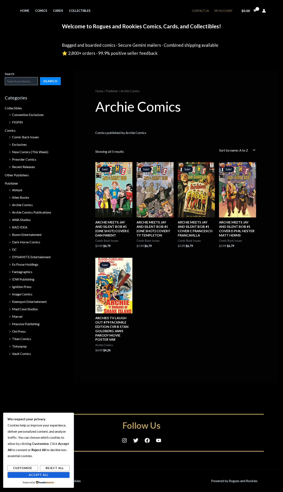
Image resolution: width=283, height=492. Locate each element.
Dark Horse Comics (26, 242)
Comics (41, 10)
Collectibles (79, 10)
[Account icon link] (264, 11)
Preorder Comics (24, 159)
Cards (58, 10)
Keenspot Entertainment (29, 301)
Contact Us (200, 10)
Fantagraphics (22, 272)
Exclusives (19, 144)
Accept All (38, 474)
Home (24, 10)
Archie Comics (22, 205)
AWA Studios (21, 220)
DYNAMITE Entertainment (31, 257)
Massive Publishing (26, 324)
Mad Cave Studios (25, 309)
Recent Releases (23, 167)
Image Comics (22, 294)
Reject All (55, 468)
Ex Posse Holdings (25, 264)
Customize (22, 468)
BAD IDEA (19, 227)
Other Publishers (17, 175)
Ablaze (17, 190)
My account (223, 10)
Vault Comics (21, 354)
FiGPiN (17, 122)
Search (9, 74)
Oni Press (19, 331)
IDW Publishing (23, 279)
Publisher (11, 183)
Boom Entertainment (27, 234)
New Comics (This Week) (30, 152)
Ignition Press (21, 287)
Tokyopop (19, 346)
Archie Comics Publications (31, 212)
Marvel (17, 316)
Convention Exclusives (28, 115)
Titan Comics (21, 339)
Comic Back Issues (25, 137)
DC (14, 249)
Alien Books (20, 197)
